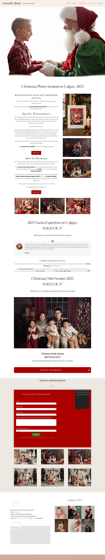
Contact (100, 3)
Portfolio (82, 3)
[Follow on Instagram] (17, 523)
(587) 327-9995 (17, 512)
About (74, 3)
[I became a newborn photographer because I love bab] (74, 525)
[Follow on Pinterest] (21, 523)
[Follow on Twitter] (15, 523)
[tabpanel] (27, 206)
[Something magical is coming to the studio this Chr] (74, 512)
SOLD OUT (36, 152)
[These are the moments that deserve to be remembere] (87, 525)
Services (91, 3)
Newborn (34, 518)
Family (28, 518)
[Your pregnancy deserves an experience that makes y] (61, 525)
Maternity (18, 518)
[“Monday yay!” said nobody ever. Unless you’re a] (61, 512)
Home (68, 3)
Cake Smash (23, 518)
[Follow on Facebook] (11, 523)
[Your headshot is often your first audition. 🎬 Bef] (87, 512)
